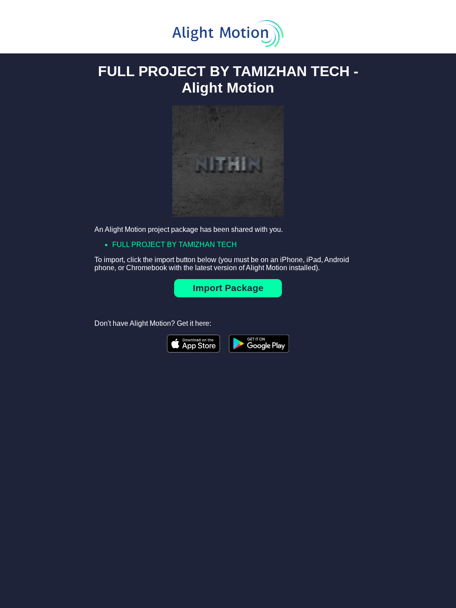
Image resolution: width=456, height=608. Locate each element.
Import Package (228, 288)
